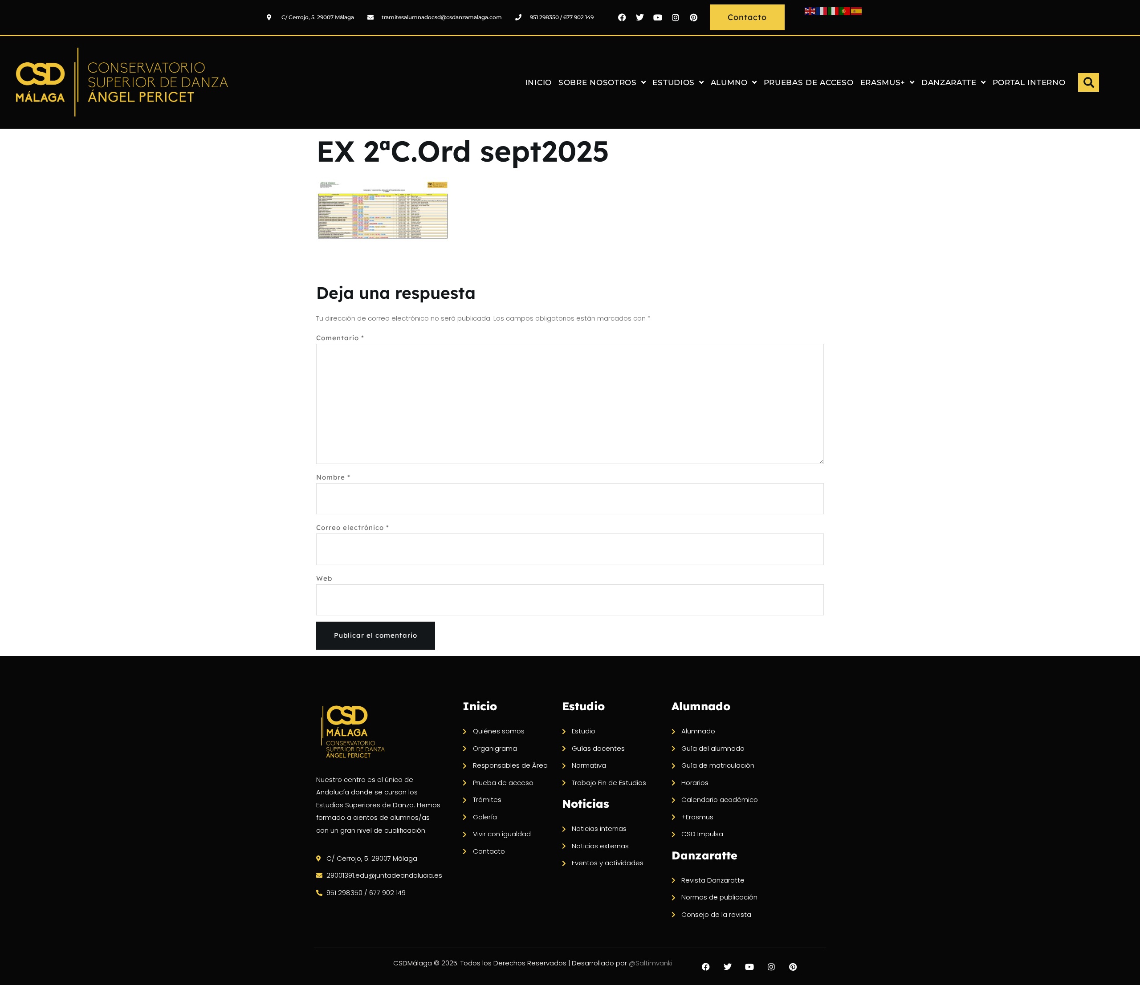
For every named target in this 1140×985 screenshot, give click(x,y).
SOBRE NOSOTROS (597, 82)
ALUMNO (729, 82)
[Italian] (833, 10)
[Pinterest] (693, 17)
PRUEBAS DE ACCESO (809, 82)
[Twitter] (640, 17)
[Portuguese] (845, 10)
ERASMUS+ (883, 82)
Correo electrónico (352, 527)
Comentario (340, 337)
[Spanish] (857, 10)
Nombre (333, 477)
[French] (822, 10)
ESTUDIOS (673, 82)
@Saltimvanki (650, 963)
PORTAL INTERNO (1029, 82)
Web (324, 578)
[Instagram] (676, 17)
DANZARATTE (949, 82)
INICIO (538, 82)
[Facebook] (622, 17)
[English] (810, 10)
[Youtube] (658, 17)
